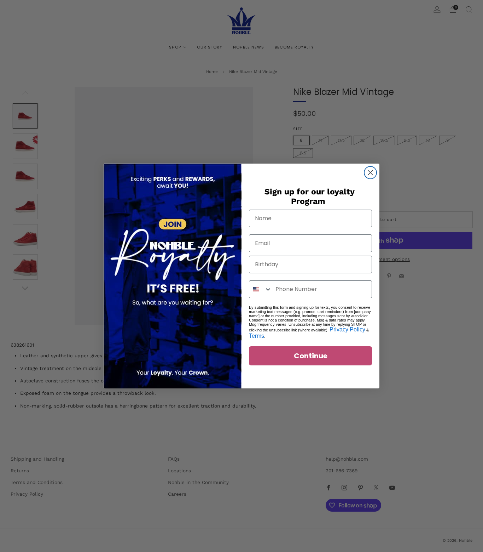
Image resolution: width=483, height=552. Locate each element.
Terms (256, 336)
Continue (310, 356)
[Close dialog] (370, 172)
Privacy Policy (347, 329)
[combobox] (260, 289)
